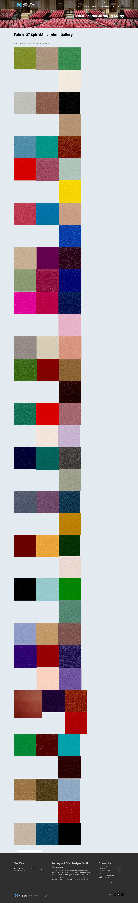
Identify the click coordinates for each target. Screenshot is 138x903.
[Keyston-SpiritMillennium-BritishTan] (69, 812)
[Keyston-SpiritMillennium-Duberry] (69, 634)
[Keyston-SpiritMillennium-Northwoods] (25, 414)
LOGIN (122, 2)
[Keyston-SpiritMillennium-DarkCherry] (48, 656)
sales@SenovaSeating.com (110, 883)
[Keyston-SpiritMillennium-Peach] (70, 347)
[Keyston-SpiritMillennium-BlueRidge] (47, 834)
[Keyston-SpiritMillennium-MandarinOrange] (47, 414)
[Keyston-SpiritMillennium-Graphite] (69, 502)
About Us (94, 6)
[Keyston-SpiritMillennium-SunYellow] (70, 191)
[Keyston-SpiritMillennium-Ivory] (47, 436)
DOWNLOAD (112, 2)
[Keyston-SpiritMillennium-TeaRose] (47, 169)
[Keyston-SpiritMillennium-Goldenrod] (70, 524)
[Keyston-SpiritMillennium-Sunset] (25, 214)
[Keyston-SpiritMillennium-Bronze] (47, 790)
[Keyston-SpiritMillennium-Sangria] (48, 258)
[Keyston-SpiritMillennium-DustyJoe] (70, 611)
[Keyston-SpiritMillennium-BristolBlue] (69, 790)
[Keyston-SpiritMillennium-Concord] (53, 701)
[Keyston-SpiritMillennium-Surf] (70, 169)
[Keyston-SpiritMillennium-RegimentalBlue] (69, 303)
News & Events (104, 6)
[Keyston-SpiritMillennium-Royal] (70, 280)
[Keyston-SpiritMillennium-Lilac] (69, 436)
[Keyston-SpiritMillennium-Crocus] (70, 679)
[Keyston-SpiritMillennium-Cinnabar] (76, 723)
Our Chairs (85, 6)
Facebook (115, 894)
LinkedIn (122, 894)
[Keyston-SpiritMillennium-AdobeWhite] (69, 81)
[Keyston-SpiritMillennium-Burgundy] (69, 767)
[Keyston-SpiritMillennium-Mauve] (70, 414)
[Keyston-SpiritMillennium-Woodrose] (47, 103)
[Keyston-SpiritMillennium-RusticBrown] (70, 258)
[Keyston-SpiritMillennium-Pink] (69, 325)
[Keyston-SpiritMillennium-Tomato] (25, 169)
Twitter (118, 894)
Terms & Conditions (19, 869)
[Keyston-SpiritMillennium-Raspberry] (47, 303)
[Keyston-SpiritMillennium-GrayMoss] (70, 480)
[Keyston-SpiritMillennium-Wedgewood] (25, 147)
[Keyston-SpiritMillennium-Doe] (47, 634)
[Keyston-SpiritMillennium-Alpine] (69, 58)
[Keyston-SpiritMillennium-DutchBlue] (25, 634)
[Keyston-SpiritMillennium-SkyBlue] (70, 236)
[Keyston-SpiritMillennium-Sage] (25, 280)
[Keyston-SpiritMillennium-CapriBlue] (69, 745)
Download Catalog (36, 869)
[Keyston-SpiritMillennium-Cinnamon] (76, 701)
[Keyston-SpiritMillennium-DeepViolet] (25, 656)
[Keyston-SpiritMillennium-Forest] (69, 545)
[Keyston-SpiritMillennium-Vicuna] (70, 125)
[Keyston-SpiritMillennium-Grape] (48, 502)
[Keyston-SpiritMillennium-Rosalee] (25, 303)
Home (78, 6)
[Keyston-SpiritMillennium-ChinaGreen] (25, 745)
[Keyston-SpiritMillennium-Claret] (28, 704)
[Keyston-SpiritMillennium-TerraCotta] (69, 147)
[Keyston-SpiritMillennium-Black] (69, 834)
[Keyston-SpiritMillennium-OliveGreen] (25, 370)
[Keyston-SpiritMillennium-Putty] (25, 347)
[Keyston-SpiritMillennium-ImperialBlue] (25, 458)
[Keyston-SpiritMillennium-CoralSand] (48, 679)
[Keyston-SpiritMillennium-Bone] (25, 834)
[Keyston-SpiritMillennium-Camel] (25, 789)
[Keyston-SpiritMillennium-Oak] (70, 370)
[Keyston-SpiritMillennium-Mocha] (70, 392)
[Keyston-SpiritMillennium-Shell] (70, 214)
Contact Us (115, 6)
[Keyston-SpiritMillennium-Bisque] (47, 58)
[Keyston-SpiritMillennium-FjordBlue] (47, 589)
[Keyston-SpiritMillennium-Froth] (70, 567)
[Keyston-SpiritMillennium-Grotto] (47, 458)
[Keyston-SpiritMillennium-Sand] (25, 258)
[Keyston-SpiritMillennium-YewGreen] (69, 103)
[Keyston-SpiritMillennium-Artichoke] (25, 58)
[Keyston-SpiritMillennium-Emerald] (70, 589)
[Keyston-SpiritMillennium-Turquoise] (47, 147)
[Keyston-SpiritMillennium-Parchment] (48, 347)
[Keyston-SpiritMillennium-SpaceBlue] (47, 214)
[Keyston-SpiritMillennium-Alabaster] (25, 103)
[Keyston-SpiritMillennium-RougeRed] (47, 280)
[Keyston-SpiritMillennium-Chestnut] (47, 745)
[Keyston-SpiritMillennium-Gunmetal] (70, 458)
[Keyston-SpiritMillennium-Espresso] (25, 589)
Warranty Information (20, 871)
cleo (17, 43)
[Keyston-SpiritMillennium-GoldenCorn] (47, 546)
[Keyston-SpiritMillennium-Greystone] (25, 502)
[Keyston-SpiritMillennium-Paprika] (48, 370)
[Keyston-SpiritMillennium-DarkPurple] (70, 656)
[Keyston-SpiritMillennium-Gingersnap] (25, 546)
